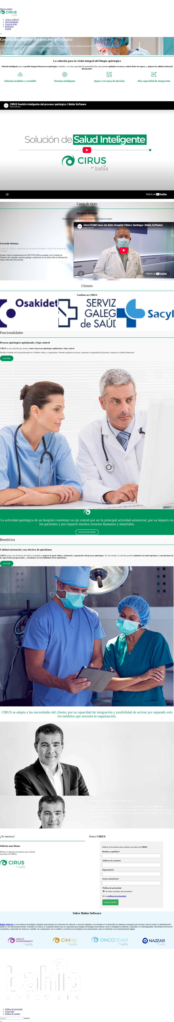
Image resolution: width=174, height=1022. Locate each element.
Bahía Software (6, 924)
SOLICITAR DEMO (11, 53)
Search (27, 1018)
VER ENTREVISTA (100, 823)
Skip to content (6, 9)
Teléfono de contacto (111, 861)
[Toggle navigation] (1, 33)
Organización (108, 870)
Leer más (6, 358)
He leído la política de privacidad (119, 891)
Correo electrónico (110, 879)
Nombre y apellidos (111, 852)
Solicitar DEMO (110, 902)
